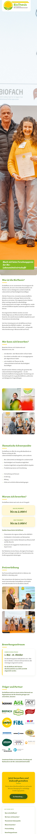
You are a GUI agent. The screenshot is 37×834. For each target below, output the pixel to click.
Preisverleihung (9, 828)
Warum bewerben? (10, 825)
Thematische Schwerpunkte (13, 821)
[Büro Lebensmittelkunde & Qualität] (16, 5)
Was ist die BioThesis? (11, 813)
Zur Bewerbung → (18, 796)
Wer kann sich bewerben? (12, 817)
